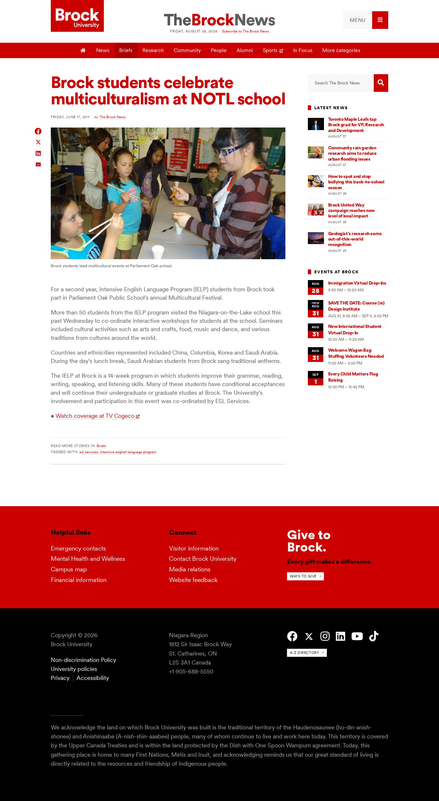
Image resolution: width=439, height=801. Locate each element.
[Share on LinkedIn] (38, 152)
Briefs (125, 50)
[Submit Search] (381, 83)
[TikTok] (374, 636)
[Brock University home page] (77, 16)
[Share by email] (38, 163)
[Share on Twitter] (38, 141)
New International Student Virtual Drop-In (354, 329)
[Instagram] (325, 636)
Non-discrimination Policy (83, 659)
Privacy (60, 677)
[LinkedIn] (340, 636)
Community (187, 50)
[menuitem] (365, 20)
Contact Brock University (203, 558)
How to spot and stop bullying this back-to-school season (356, 181)
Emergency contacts (78, 548)
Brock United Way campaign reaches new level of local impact (351, 210)
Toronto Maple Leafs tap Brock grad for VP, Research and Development (356, 124)
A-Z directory (304, 652)
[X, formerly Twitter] (309, 636)
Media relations (190, 569)
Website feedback (193, 580)
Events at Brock (336, 271)
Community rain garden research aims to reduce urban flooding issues (352, 153)
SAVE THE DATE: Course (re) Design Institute (356, 306)
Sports (270, 50)
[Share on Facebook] (38, 131)
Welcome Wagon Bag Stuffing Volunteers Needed (356, 353)
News (102, 50)
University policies (74, 668)
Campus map (69, 569)
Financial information (78, 580)
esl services (88, 452)
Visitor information (194, 548)
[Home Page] (83, 50)
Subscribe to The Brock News (245, 31)
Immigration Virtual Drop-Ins (357, 283)
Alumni (245, 50)
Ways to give (303, 576)
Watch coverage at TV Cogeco (95, 415)
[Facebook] (292, 636)
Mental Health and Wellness (88, 558)
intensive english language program (128, 452)
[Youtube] (357, 636)
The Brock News (112, 117)
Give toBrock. (309, 541)
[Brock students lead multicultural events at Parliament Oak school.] (168, 257)
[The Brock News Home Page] (219, 20)
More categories (341, 50)
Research (153, 50)
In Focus (302, 50)
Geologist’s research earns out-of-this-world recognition (355, 239)
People (219, 50)
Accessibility (92, 677)
